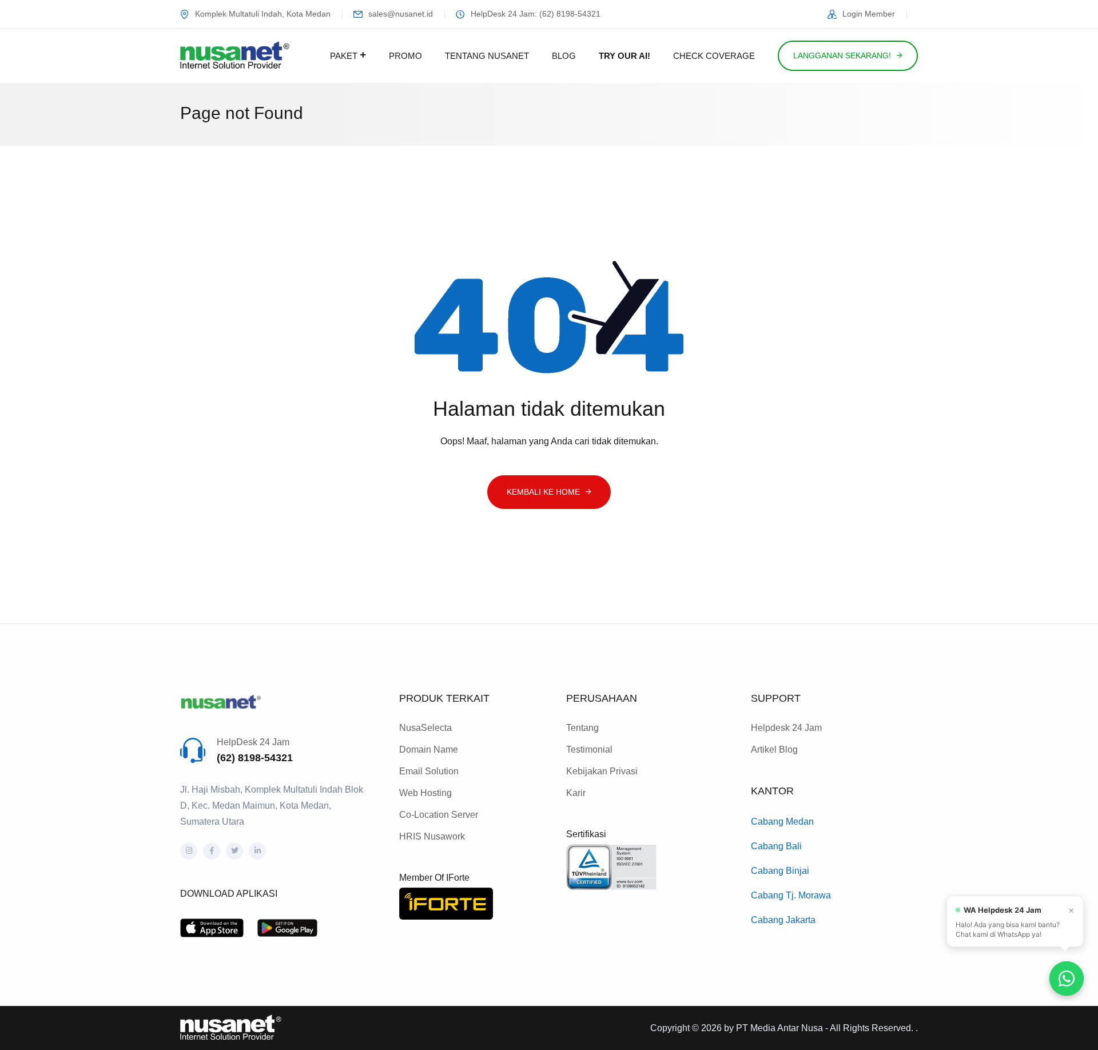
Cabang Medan (782, 821)
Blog (564, 56)
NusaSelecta (425, 728)
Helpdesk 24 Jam (786, 728)
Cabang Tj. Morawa (791, 895)
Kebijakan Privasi (602, 771)
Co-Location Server (438, 815)
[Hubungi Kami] (1066, 978)
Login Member (868, 13)
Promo (405, 56)
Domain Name (428, 749)
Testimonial (589, 749)
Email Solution (429, 771)
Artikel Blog (774, 749)
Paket (343, 56)
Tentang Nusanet (487, 56)
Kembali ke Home (543, 491)
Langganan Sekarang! (842, 55)
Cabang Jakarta (783, 920)
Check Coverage (714, 56)
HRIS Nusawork (432, 836)
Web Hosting (425, 793)
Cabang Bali (776, 846)
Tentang (582, 728)
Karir (576, 793)
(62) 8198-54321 (255, 757)
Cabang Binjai (780, 871)
